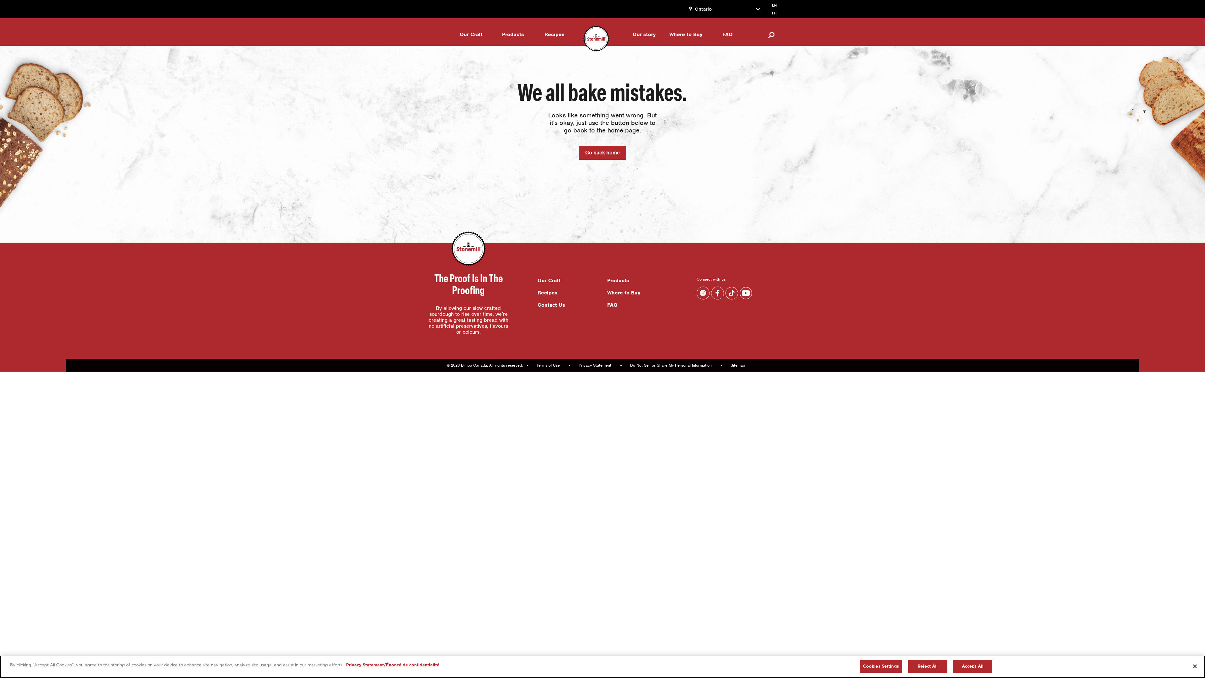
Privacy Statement (595, 365)
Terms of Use (548, 365)
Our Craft (471, 34)
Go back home (602, 152)
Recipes (554, 34)
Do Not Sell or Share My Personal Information (671, 365)
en (774, 5)
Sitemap (738, 365)
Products (513, 34)
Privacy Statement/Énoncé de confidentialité (392, 665)
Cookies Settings (881, 666)
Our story (644, 34)
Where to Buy (685, 34)
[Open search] (768, 35)
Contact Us (551, 305)
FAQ (727, 34)
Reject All (928, 666)
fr (774, 13)
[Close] (1195, 666)
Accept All (972, 666)
